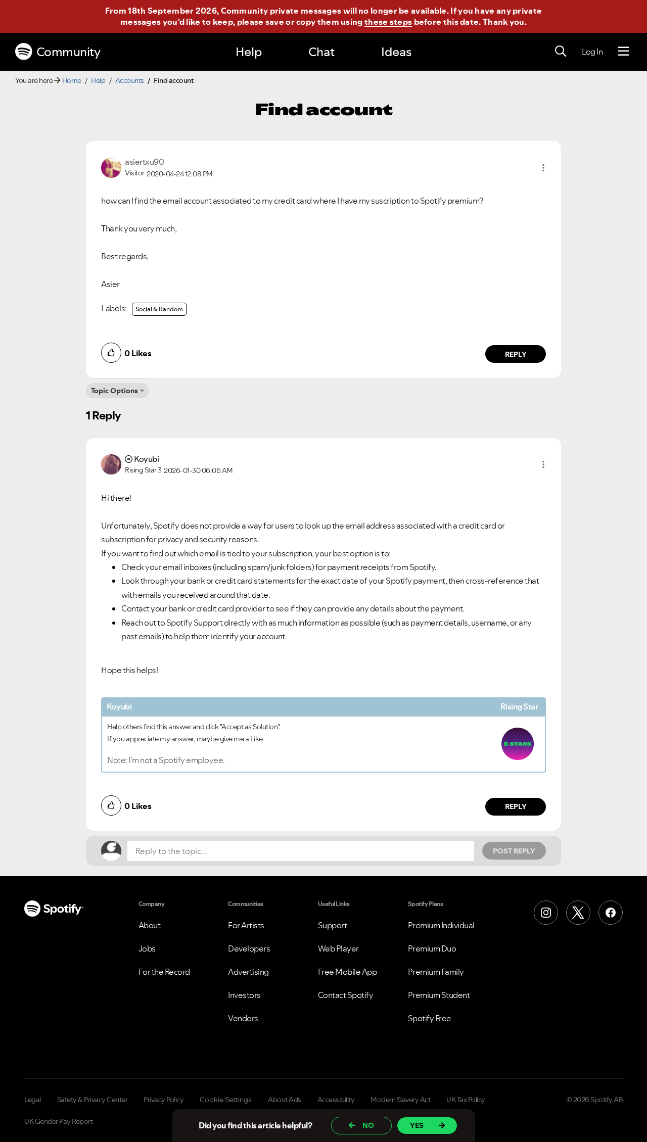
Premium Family (436, 971)
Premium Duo (432, 948)
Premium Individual (441, 925)
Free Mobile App (347, 971)
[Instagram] (546, 912)
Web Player (338, 948)
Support (332, 925)
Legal (32, 1099)
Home (71, 80)
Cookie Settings (226, 1099)
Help (249, 51)
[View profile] (111, 166)
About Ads (284, 1099)
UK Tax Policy (465, 1099)
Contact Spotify (346, 995)
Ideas (396, 51)
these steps (388, 21)
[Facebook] (610, 912)
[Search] (560, 51)
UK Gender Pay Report (58, 1121)
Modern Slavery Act (400, 1099)
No (368, 1125)
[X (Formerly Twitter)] (578, 912)
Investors (244, 995)
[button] (543, 167)
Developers (249, 948)
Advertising (248, 971)
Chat (321, 51)
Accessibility (336, 1099)
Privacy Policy (163, 1099)
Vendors (243, 1018)
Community (68, 51)
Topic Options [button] (114, 391)
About (149, 925)
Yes (417, 1125)
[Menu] (623, 51)
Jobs (147, 948)
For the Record (164, 971)
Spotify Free (429, 1018)
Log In (592, 51)
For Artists (246, 925)
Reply (516, 354)
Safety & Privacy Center (92, 1099)
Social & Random (159, 309)
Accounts (129, 80)
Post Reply (514, 851)
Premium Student (439, 995)
